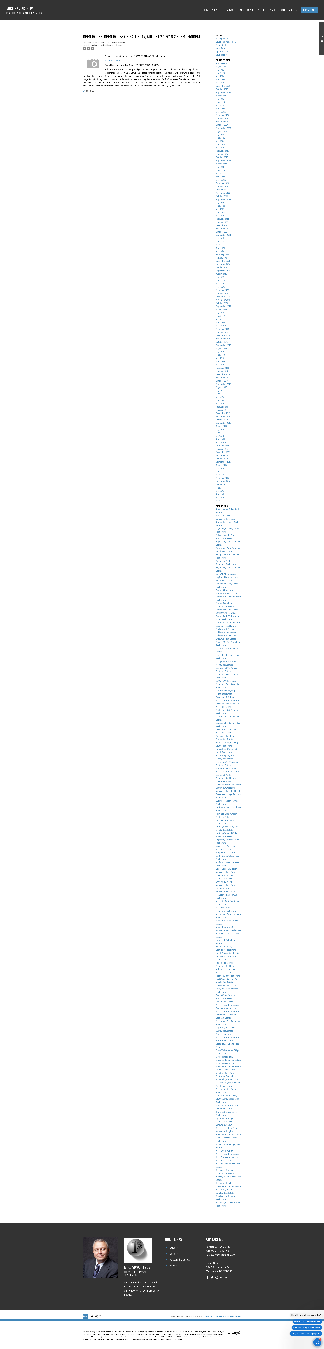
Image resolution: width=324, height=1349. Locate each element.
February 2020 (222, 290)
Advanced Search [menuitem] (236, 10)
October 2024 (222, 125)
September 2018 (223, 345)
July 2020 (220, 277)
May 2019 (220, 319)
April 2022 (220, 212)
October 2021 (222, 232)
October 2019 (222, 303)
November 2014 (223, 481)
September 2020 (223, 271)
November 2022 (223, 193)
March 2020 (221, 287)
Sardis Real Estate (224, 1040)
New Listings (222, 48)
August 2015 (221, 465)
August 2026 (221, 66)
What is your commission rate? (307, 1321)
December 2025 (223, 86)
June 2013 (220, 488)
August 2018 (221, 348)
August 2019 (221, 309)
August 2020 (221, 274)
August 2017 (221, 387)
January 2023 (222, 186)
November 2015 (223, 455)
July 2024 (220, 134)
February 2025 (222, 115)
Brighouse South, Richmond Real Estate (107, 45)
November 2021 (223, 228)
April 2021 (220, 248)
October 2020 (222, 267)
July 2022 (220, 202)
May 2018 (220, 358)
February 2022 (222, 219)
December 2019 (223, 296)
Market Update (277, 10)
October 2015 (222, 458)
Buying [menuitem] (250, 10)
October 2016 (222, 420)
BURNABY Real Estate (226, 574)
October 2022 (222, 196)
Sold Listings (222, 55)
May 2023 (220, 173)
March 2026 (221, 83)
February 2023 (222, 183)
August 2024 (221, 131)
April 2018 (220, 361)
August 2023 (221, 164)
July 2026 (220, 70)
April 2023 (220, 177)
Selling (262, 10)
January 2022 (222, 222)
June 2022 (220, 206)
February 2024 (222, 151)
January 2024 (222, 154)
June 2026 (220, 73)
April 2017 (220, 400)
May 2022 (220, 209)
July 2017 (220, 390)
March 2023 (221, 180)
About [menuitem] (292, 10)
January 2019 (222, 332)
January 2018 (222, 371)
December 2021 (223, 225)
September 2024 (223, 128)
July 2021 (220, 238)
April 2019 (220, 322)
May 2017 (220, 397)
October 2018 (222, 342)
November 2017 (223, 377)
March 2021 (221, 251)
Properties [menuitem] (217, 10)
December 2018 (223, 335)
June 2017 (220, 394)
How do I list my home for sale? (307, 1327)
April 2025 (220, 108)
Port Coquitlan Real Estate (228, 976)
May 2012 (220, 491)
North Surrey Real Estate (227, 953)
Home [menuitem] (207, 10)
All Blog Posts (222, 38)
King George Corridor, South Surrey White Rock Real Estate (227, 855)
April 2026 (220, 79)
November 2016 (223, 416)
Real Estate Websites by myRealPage (228, 1316)
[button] (309, 10)
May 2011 (220, 501)
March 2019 (221, 326)
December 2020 (223, 261)
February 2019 (222, 329)
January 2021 (222, 258)
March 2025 (221, 112)
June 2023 (220, 170)
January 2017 (222, 410)
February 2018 (222, 368)
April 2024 (220, 144)
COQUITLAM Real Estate (227, 681)
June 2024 (220, 138)
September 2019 (223, 306)
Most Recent (221, 63)
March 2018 (221, 364)
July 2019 (220, 313)
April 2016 (220, 439)
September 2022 (223, 199)
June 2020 (220, 280)
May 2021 (220, 245)
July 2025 (220, 99)
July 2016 (220, 429)
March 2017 (221, 403)
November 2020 (223, 264)
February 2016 (222, 445)
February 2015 (222, 478)
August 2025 (221, 96)
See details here (112, 60)
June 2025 (220, 102)
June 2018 (220, 355)
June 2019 (220, 316)
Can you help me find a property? (306, 1333)
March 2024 (221, 147)
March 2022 (221, 215)
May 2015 (220, 475)
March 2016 (221, 442)
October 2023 (222, 157)
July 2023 (220, 167)
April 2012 (220, 494)
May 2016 (220, 436)
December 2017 (223, 374)
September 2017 (223, 384)
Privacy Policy (208, 1316)
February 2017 (222, 407)
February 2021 (222, 254)
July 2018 (220, 352)
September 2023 (223, 160)
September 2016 (223, 423)
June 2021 (220, 241)
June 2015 (220, 471)
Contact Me (309, 10)
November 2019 (223, 300)
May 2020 (220, 283)
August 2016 (221, 426)
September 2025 (223, 92)
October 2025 (222, 89)
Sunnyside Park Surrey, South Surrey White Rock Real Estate (227, 1099)
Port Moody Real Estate (227, 985)
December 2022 (223, 190)
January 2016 (222, 449)
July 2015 (220, 468)
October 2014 (222, 484)
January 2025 (222, 118)
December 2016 (223, 413)
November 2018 (223, 339)
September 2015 (223, 462)
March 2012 (221, 497)
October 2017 (222, 381)
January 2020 (222, 293)
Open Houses (222, 51)
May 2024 (220, 141)
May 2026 (220, 76)
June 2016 (220, 433)
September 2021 (223, 235)
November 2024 (223, 122)
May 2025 (220, 105)
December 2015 (223, 452)
